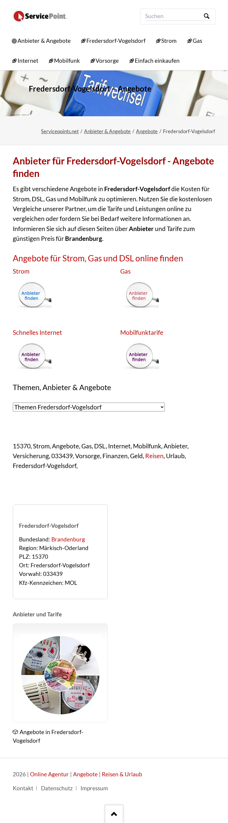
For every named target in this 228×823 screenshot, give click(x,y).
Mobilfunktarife (141, 332)
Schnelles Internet (37, 332)
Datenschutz (57, 788)
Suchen (206, 16)
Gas (125, 271)
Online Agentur (49, 774)
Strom (21, 271)
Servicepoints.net (60, 131)
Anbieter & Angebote (107, 131)
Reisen (154, 456)
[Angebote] (60, 675)
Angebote (147, 131)
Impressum (94, 788)
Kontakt (23, 788)
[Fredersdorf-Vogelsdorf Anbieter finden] (114, 93)
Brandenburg (68, 539)
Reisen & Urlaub (122, 774)
